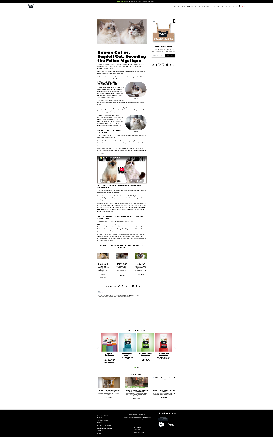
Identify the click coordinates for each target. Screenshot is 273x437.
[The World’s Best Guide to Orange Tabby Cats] (103, 255)
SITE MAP (99, 433)
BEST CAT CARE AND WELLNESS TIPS (137, 432)
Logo (32, 6)
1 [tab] (135, 368)
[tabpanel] (109, 348)
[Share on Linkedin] (140, 286)
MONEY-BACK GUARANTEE (103, 420)
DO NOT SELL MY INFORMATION (104, 425)
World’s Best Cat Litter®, (106, 234)
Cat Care (228, 6)
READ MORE (103, 277)
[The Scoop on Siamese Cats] (141, 255)
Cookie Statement (101, 424)
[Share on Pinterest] (136, 286)
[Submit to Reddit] (126, 286)
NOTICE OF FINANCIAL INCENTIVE (104, 428)
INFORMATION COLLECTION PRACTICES (105, 427)
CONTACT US (100, 417)
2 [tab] (138, 368)
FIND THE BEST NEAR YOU (102, 415)
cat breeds (114, 79)
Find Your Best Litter (179, 6)
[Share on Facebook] (122, 286)
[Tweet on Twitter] (119, 286)
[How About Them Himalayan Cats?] (122, 255)
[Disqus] (122, 308)
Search (239, 6)
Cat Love (234, 6)
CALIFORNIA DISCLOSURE (102, 432)
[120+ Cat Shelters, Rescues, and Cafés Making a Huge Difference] (136, 382)
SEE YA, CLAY (137, 429)
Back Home (143, 46)
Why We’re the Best (204, 6)
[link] (109, 348)
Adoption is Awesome (218, 6)
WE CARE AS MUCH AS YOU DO (137, 431)
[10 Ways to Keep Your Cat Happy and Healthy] (164, 382)
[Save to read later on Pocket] (133, 286)
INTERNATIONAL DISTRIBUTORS (103, 419)
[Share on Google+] (129, 286)
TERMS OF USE (100, 430)
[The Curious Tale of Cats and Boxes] (109, 382)
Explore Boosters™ (192, 6)
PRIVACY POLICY (100, 422)
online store (152, 1)
